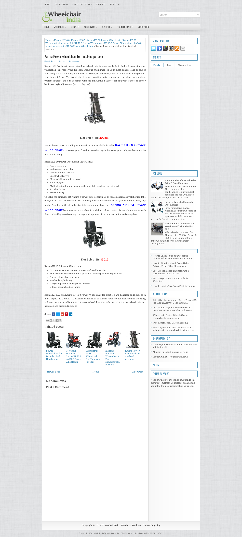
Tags (169, 65)
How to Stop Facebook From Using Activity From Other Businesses (171, 264)
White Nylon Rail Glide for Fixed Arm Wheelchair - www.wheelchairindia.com (173, 329)
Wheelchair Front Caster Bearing (170, 323)
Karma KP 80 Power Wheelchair (104, 40)
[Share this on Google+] (62, 314)
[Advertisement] (95, 491)
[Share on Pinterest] (66, 314)
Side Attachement (125, 27)
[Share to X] (53, 320)
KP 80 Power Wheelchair (79, 46)
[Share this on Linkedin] (70, 314)
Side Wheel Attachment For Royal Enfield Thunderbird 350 (179, 226)
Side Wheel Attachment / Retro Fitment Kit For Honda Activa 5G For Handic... (175, 301)
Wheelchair (60, 27)
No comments (75, 61)
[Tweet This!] (58, 314)
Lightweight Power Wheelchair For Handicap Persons (93, 356)
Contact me (177, 383)
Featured (100, 4)
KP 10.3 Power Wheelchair (118, 43)
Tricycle (75, 27)
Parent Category (82, 4)
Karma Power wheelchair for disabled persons (74, 56)
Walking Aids (90, 27)
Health (114, 4)
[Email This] (47, 320)
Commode (107, 27)
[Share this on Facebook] (53, 314)
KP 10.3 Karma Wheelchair (88, 43)
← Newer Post (52, 372)
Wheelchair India (112, 533)
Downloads (61, 4)
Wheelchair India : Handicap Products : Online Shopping (130, 525)
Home (47, 4)
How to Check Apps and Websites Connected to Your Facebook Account (172, 257)
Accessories (143, 27)
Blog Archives (184, 65)
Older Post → (139, 372)
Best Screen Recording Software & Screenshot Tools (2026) (171, 272)
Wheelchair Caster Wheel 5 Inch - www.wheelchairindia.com (170, 316)
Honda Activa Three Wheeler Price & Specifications (180, 181)
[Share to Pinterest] (60, 320)
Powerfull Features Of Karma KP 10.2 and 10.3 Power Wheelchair (74, 356)
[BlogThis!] (50, 320)
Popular (157, 65)
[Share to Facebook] (57, 320)
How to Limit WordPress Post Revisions (174, 286)
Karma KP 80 (78, 40)
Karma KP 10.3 (62, 40)
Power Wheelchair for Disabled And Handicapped (54, 355)
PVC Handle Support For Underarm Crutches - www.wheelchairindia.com (172, 309)
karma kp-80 (66, 43)
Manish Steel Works (154, 533)
